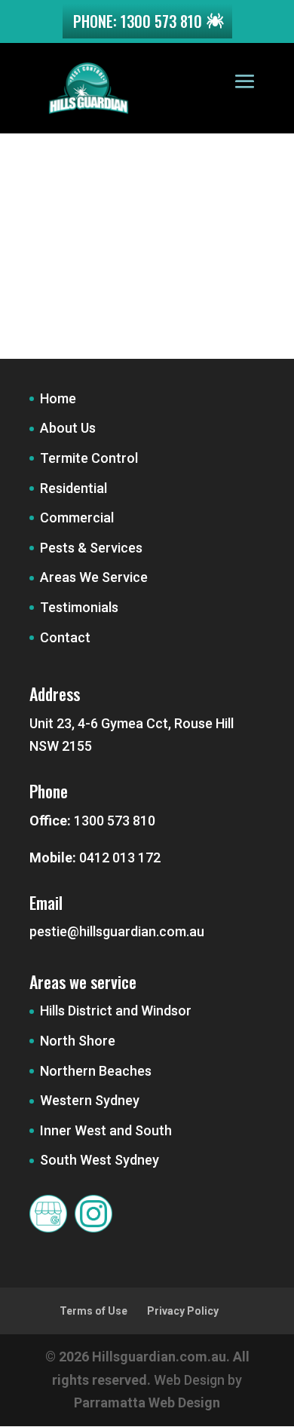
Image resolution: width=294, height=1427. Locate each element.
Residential (73, 488)
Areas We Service (94, 577)
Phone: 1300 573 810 (137, 21)
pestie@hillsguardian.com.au (116, 931)
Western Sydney (89, 1100)
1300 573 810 (114, 820)
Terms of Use (93, 1311)
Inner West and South (106, 1130)
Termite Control (89, 458)
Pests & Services (91, 548)
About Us (68, 428)
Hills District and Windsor (115, 1010)
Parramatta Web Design (147, 1402)
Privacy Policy (183, 1311)
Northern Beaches (96, 1071)
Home (58, 398)
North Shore (77, 1041)
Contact (65, 637)
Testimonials (79, 607)
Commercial (77, 517)
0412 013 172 (120, 857)
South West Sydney (99, 1160)
